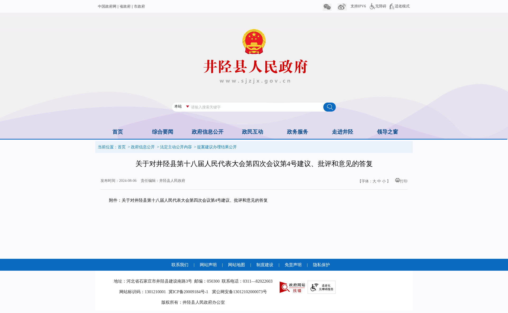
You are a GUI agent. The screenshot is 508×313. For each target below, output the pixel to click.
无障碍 (380, 6)
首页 (122, 147)
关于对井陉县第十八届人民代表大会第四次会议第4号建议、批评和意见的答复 (195, 200)
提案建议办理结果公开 (217, 147)
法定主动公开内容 (176, 147)
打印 (403, 181)
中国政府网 (107, 6)
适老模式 (402, 6)
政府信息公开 (143, 147)
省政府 (125, 6)
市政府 (139, 6)
